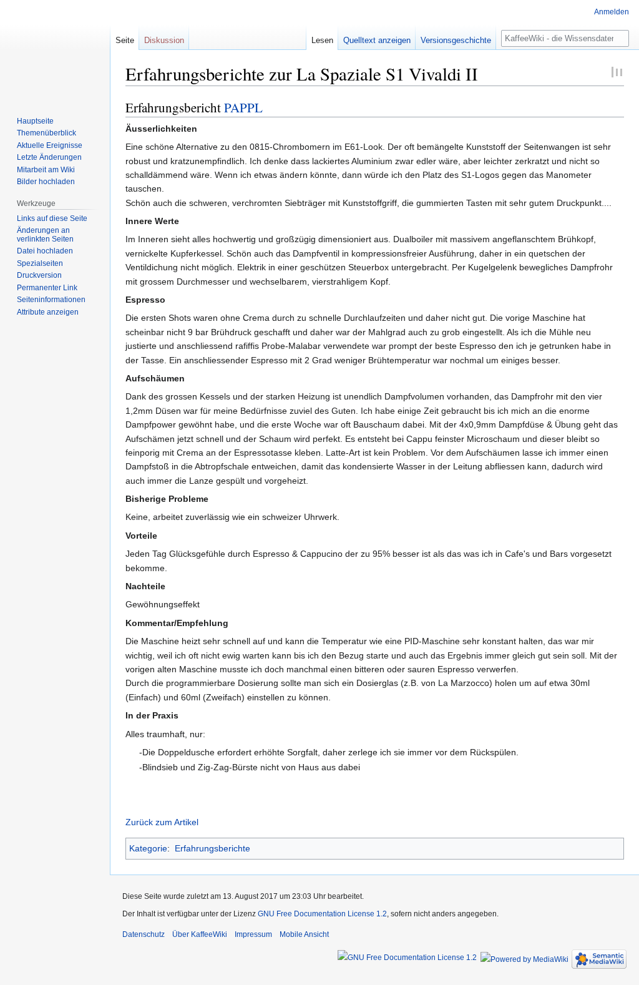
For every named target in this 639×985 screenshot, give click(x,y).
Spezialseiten (40, 263)
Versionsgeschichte (456, 40)
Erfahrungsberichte (212, 848)
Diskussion (164, 40)
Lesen (322, 40)
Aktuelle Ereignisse (49, 145)
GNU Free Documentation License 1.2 (322, 913)
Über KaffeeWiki (199, 934)
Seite (124, 40)
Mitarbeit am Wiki (46, 169)
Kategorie (148, 848)
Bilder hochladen (46, 181)
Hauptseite (35, 121)
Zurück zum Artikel (161, 822)
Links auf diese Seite (52, 218)
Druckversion (39, 275)
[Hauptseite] (55, 50)
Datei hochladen (45, 251)
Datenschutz (143, 934)
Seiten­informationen (51, 299)
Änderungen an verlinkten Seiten (45, 234)
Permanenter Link (47, 287)
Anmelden (611, 11)
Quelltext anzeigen (377, 40)
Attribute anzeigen (48, 312)
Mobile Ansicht (304, 934)
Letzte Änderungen (49, 157)
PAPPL (243, 107)
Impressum (253, 934)
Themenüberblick (46, 133)
